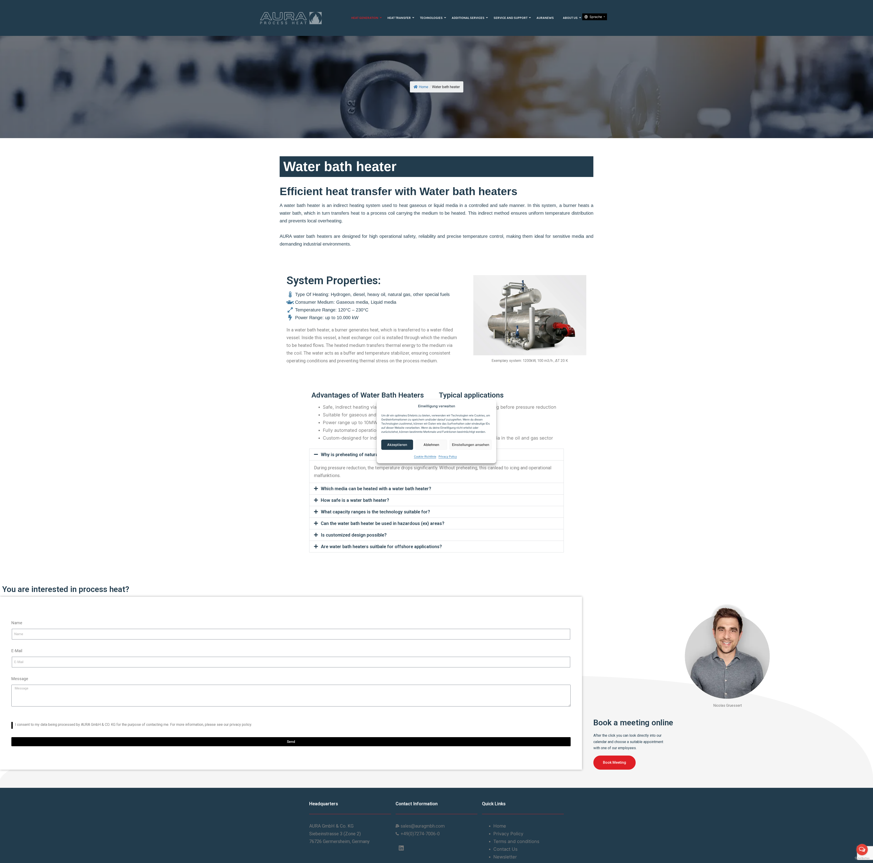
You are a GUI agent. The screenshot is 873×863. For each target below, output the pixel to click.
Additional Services (468, 18)
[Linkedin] (401, 847)
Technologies (431, 18)
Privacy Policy (448, 456)
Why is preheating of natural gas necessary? (367, 454)
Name (16, 622)
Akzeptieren (397, 445)
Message (19, 678)
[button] (436, 488)
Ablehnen (431, 445)
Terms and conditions (517, 841)
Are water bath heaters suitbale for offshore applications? (381, 546)
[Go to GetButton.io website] (862, 858)
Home (423, 87)
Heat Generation (364, 18)
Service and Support (510, 18)
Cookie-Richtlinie (425, 456)
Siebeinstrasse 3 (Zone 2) (335, 833)
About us (570, 18)
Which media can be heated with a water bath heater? (376, 488)
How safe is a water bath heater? (355, 500)
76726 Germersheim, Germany (339, 841)
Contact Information (417, 803)
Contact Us (506, 849)
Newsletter (505, 857)
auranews (545, 18)
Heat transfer (399, 18)
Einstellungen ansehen (470, 445)
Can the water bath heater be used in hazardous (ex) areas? (382, 523)
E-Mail (16, 650)
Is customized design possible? (353, 535)
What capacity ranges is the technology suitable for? (375, 512)
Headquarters (323, 803)
